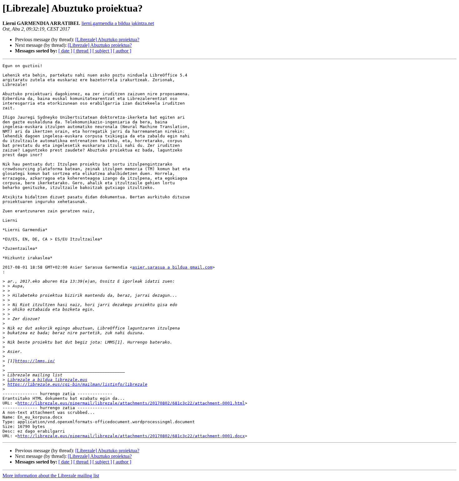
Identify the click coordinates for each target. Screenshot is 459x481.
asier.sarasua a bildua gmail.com (172, 267)
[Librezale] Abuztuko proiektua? (107, 39)
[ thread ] (82, 50)
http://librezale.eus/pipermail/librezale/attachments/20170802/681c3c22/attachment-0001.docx (131, 436)
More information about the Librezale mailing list (50, 475)
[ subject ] (102, 50)
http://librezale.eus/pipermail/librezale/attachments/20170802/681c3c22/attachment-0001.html (131, 403)
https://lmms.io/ (35, 361)
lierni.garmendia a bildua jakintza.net (117, 23)
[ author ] (122, 50)
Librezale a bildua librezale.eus (47, 379)
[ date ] (65, 50)
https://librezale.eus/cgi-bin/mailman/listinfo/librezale (77, 384)
